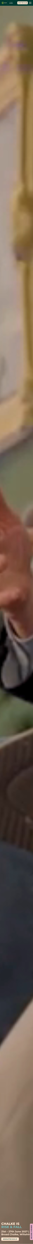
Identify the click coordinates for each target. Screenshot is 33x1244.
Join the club (22, 3)
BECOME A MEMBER (31, 1232)
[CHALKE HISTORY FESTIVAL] (8, 2)
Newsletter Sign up (10, 1239)
